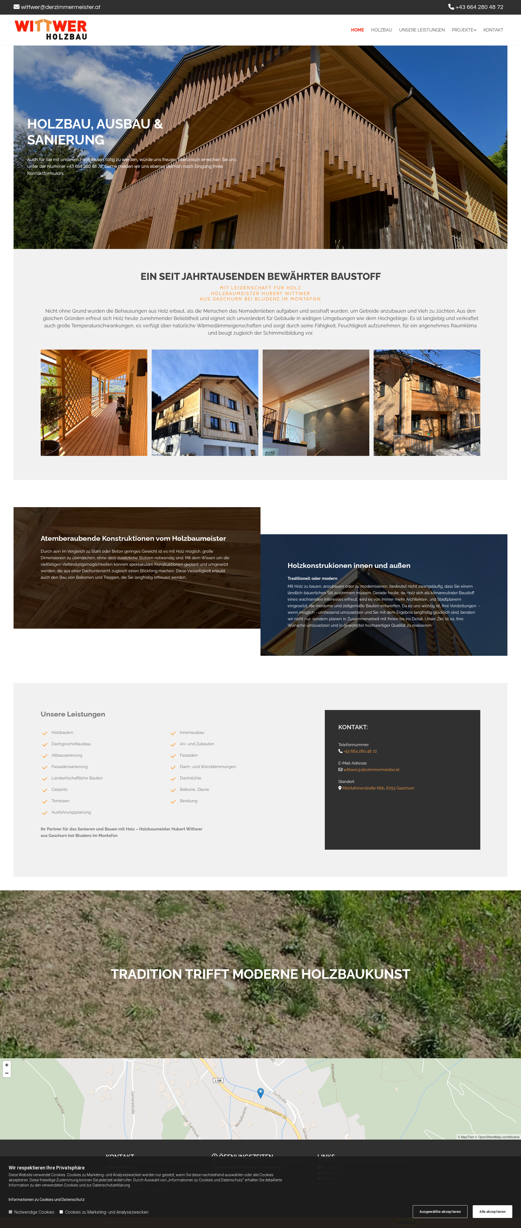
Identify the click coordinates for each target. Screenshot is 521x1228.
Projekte (463, 30)
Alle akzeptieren (492, 1212)
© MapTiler (466, 1136)
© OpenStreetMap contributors (497, 1136)
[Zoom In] (7, 1065)
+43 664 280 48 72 (479, 7)
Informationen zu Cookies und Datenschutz (47, 1199)
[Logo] (73, 29)
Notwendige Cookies (34, 1212)
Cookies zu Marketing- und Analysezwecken (106, 1212)
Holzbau (381, 30)
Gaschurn (405, 788)
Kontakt (493, 30)
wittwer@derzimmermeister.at (60, 7)
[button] (260, 1093)
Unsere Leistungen (422, 30)
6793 (390, 788)
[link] (460, 30)
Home (357, 30)
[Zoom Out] (7, 1073)
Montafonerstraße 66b (363, 788)
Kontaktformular (44, 173)
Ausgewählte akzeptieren (440, 1212)
